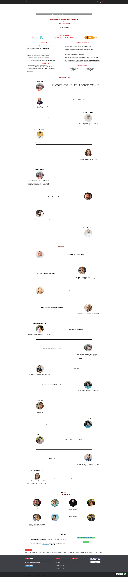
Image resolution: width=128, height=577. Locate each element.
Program (58, 14)
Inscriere (74, 14)
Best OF (59, 3)
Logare (101, 2)
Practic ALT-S (64, 3)
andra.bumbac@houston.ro (46, 544)
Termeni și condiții (29, 565)
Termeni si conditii (37, 562)
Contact (64, 14)
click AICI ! (73, 17)
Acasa (53, 14)
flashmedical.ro (75, 561)
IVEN (55, 3)
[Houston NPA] (26, 2)
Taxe (69, 14)
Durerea (51, 3)
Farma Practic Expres (71, 3)
